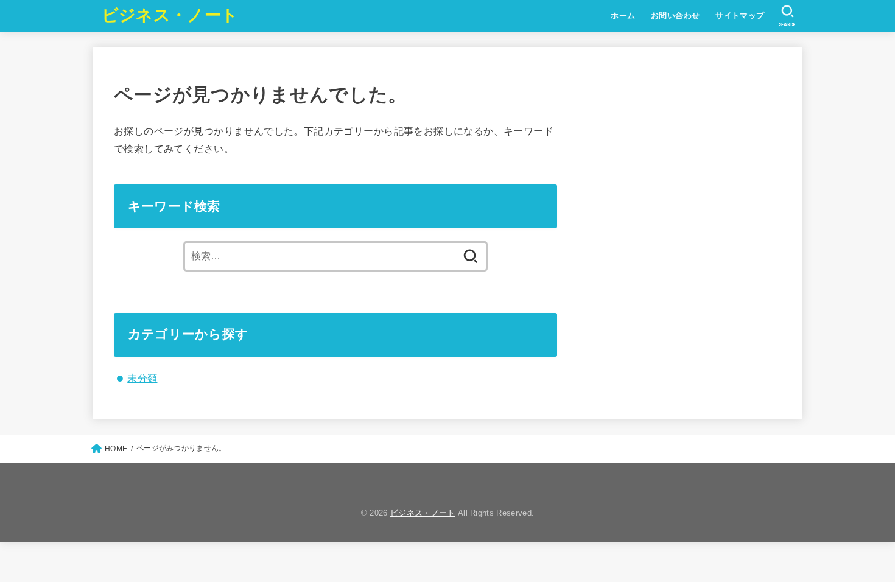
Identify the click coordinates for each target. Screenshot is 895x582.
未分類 (142, 378)
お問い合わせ (675, 15)
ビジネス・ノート (170, 15)
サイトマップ (739, 15)
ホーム (623, 15)
